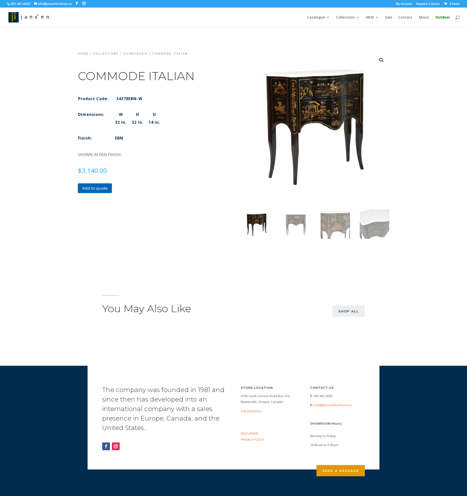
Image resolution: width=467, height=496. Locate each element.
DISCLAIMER (249, 433)
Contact (405, 17)
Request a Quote (428, 4)
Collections (345, 17)
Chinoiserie (135, 53)
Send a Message (340, 471)
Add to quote (95, 188)
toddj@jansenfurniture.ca (332, 405)
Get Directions (251, 411)
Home (83, 53)
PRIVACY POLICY (252, 439)
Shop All (348, 311)
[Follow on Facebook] (106, 446)
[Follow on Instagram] (116, 446)
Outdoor (442, 17)
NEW (370, 17)
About (424, 17)
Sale (388, 17)
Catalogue (316, 17)
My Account (404, 4)
